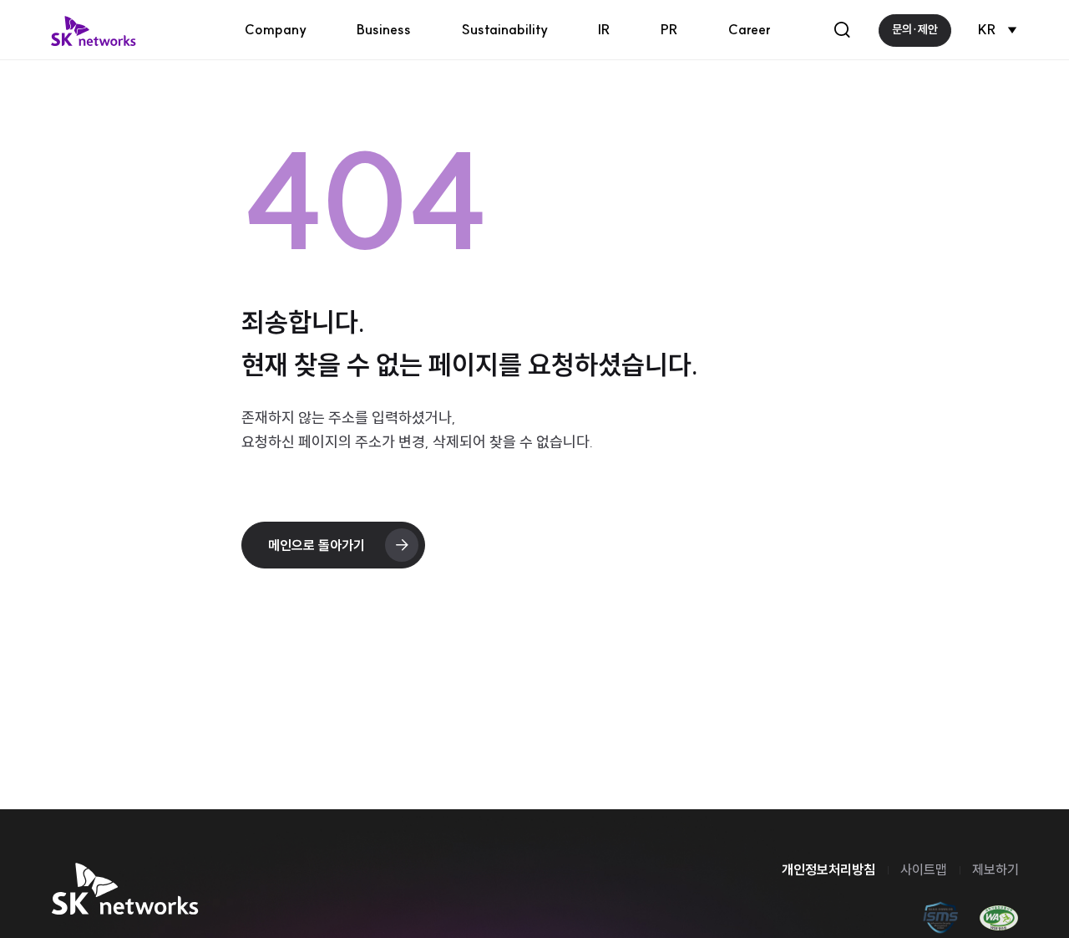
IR (604, 29)
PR (669, 29)
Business (384, 29)
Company (276, 29)
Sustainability (504, 29)
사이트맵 (923, 869)
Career (749, 29)
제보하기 (995, 869)
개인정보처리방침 (828, 869)
